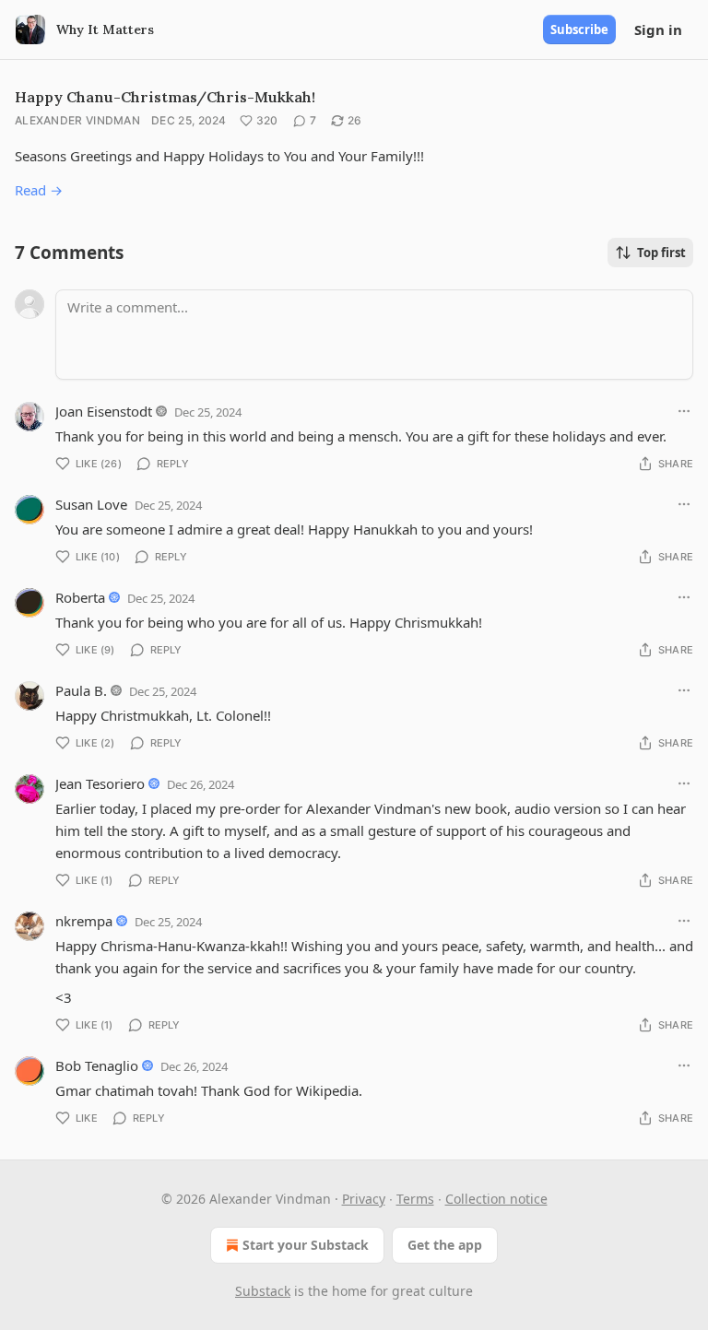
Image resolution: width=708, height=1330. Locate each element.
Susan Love (91, 504)
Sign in (658, 29)
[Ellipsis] (684, 411)
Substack (262, 1291)
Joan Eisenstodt (103, 411)
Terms (415, 1198)
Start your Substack (305, 1244)
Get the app (444, 1244)
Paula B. (81, 690)
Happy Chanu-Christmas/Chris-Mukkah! (165, 97)
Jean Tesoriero (100, 783)
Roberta (80, 597)
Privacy (363, 1198)
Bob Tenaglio (96, 1065)
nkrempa (83, 921)
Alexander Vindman (77, 120)
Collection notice (496, 1198)
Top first (661, 252)
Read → (39, 190)
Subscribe (579, 29)
